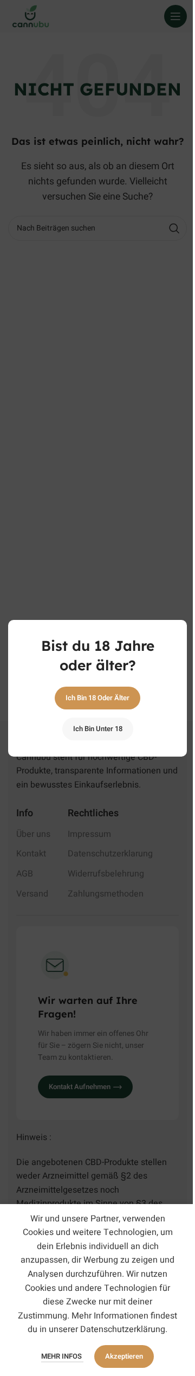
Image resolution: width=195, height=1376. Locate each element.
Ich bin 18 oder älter (97, 698)
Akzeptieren (124, 1356)
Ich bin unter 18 (97, 729)
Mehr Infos (62, 1356)
